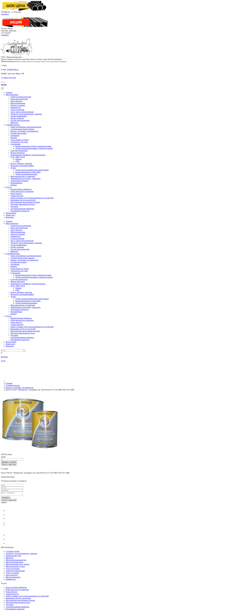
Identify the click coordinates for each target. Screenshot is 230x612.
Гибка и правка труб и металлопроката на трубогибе (32, 198)
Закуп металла (16, 101)
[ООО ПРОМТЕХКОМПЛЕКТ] (16, 55)
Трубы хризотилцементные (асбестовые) (32, 170)
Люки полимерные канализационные (26, 127)
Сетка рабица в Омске (20, 140)
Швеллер (14, 123)
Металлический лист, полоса (17, 564)
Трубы (13, 168)
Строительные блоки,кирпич (22, 129)
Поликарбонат (16, 183)
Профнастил (16, 108)
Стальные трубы (12, 551)
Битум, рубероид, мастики (21, 163)
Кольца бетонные (18, 153)
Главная (9, 92)
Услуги (9, 187)
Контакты (10, 217)
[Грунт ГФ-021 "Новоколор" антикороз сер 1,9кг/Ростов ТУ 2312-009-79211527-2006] (31, 452)
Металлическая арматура (16, 560)
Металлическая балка (14, 562)
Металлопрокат (12, 95)
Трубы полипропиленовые (26, 174)
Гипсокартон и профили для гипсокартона (28, 155)
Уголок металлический (20, 120)
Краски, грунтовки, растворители (24, 131)
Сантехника (15, 144)
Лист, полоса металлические (22, 112)
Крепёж (14, 138)
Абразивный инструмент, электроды (25, 179)
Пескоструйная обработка (21, 189)
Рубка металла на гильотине (22, 191)
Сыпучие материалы (19, 151)
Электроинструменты (19, 181)
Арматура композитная (15, 571)
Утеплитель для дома (19, 142)
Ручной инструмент (19, 133)
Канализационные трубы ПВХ (28, 172)
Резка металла (16, 194)
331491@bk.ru (12, 69)
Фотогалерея (11, 213)
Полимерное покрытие (20, 211)
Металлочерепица (18, 103)
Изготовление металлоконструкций (25, 202)
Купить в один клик (9, 464)
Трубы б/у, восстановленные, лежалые (26, 114)
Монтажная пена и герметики (23, 176)
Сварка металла (17, 196)
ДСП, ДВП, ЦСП (18, 157)
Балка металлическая (19, 99)
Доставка (14, 206)
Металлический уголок (15, 566)
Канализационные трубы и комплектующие (33, 146)
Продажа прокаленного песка (23, 204)
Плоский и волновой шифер (22, 166)
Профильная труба (13, 556)
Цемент (14, 185)
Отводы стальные (18, 105)
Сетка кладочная (17, 110)
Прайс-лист (10, 215)
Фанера (18, 159)
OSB (17, 161)
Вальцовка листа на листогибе (23, 200)
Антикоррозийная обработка (22, 209)
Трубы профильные (19, 116)
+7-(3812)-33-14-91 (8, 78)
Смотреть (5, 14)
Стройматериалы (13, 125)
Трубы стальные (17, 118)
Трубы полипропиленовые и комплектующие (34, 148)
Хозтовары (15, 135)
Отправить (6, 497)
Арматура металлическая (21, 97)
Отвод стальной (12, 573)
